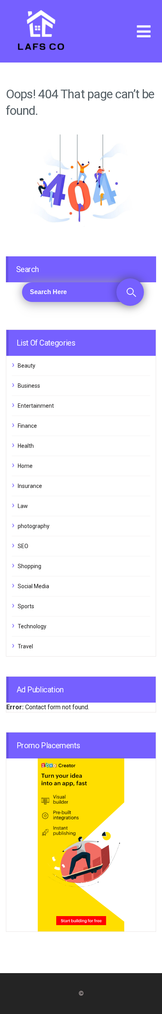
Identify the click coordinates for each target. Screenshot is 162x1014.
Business (29, 386)
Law (23, 506)
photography (34, 526)
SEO (23, 546)
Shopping (29, 566)
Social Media (33, 586)
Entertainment (36, 406)
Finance (27, 426)
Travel (25, 646)
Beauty (26, 366)
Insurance (30, 486)
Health (26, 446)
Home (25, 466)
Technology (32, 626)
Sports (26, 606)
